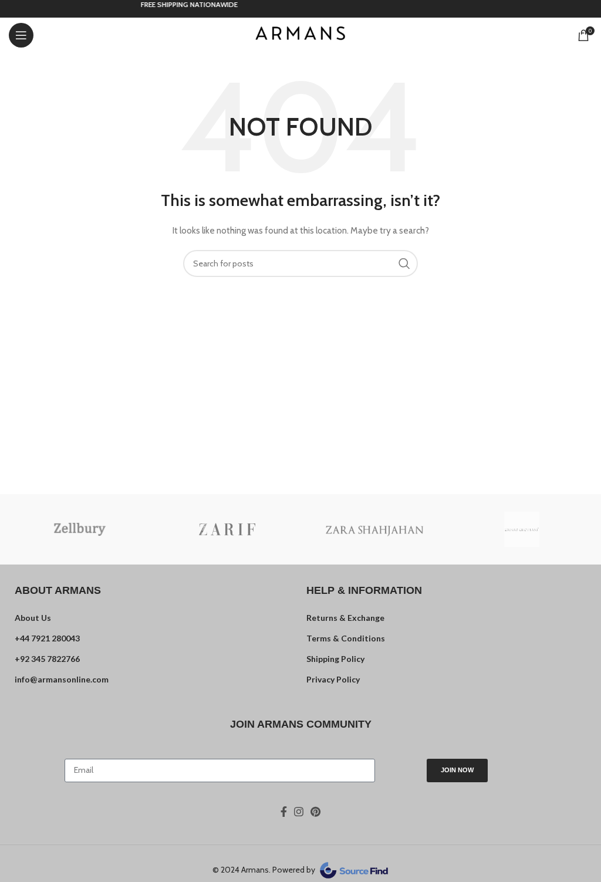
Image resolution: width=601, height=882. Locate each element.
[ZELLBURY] (79, 529)
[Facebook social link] (284, 811)
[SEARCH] (404, 263)
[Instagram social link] (299, 811)
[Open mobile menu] (21, 35)
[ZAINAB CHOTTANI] (521, 529)
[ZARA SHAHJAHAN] (374, 529)
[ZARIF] (226, 529)
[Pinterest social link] (315, 811)
